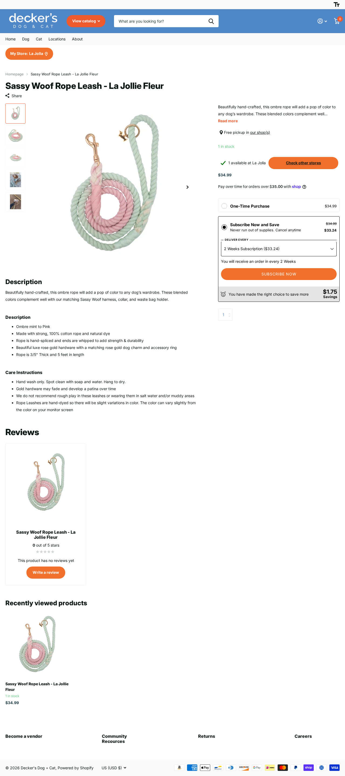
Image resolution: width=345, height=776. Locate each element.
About (77, 39)
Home (10, 39)
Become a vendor (23, 736)
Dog (25, 39)
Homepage (14, 74)
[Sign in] (322, 21)
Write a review (46, 572)
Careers (303, 736)
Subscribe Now (278, 274)
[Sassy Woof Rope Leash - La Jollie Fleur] (37, 645)
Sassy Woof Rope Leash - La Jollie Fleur (36, 686)
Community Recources (114, 738)
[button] (188, 187)
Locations (57, 39)
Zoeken (211, 21)
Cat (39, 39)
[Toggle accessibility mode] (337, 4)
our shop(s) (260, 132)
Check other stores (303, 162)
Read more (228, 120)
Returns (206, 736)
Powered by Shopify (76, 767)
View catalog (84, 21)
